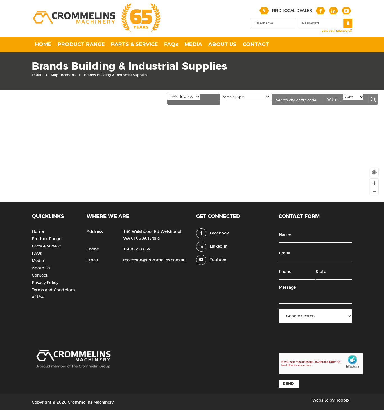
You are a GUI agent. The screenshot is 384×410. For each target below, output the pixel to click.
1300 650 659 (137, 249)
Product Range (46, 239)
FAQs (37, 254)
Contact (40, 275)
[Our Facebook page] (320, 10)
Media (38, 261)
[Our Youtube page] (346, 10)
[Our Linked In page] (333, 10)
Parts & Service (46, 246)
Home (38, 232)
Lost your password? (337, 30)
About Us (41, 268)
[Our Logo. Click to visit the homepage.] (96, 31)
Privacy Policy (45, 283)
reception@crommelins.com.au (154, 260)
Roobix (342, 400)
